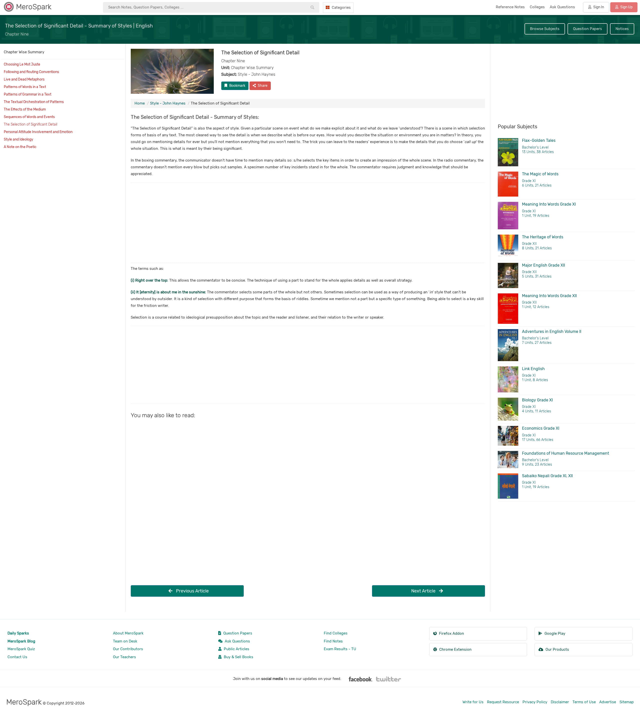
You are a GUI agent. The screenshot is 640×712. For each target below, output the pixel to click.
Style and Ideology (18, 139)
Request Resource (503, 702)
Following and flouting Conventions (31, 72)
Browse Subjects (545, 29)
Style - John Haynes (168, 103)
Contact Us (17, 657)
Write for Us (473, 702)
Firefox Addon (451, 633)
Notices (622, 29)
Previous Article (192, 591)
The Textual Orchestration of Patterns (34, 102)
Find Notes (333, 641)
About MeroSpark (128, 633)
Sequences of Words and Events (29, 117)
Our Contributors (128, 649)
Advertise (607, 702)
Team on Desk (125, 641)
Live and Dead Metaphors (24, 79)
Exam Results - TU (340, 649)
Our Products (556, 649)
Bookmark (236, 86)
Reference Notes (510, 7)
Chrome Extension (455, 649)
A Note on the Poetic (20, 147)
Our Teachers (124, 657)
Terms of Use (584, 702)
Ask (562, 7)
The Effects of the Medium (25, 109)
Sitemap (627, 702)
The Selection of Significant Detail (30, 124)
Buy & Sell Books (238, 657)
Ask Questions (237, 641)
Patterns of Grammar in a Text (27, 94)
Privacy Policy (534, 702)
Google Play (554, 633)
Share (262, 86)
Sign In (598, 7)
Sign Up (626, 7)
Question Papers (587, 29)
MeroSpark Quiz (21, 649)
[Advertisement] (281, 223)
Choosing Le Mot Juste (22, 64)
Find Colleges (336, 633)
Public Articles (236, 649)
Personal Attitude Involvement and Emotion (38, 132)
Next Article (423, 591)
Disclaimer (560, 702)
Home (139, 103)
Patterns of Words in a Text (25, 87)
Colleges (537, 7)
